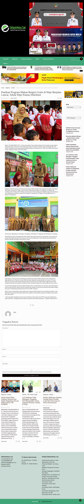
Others (5, 63)
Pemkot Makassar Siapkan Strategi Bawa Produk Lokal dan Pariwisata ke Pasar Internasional (72, 68)
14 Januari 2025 (5, 98)
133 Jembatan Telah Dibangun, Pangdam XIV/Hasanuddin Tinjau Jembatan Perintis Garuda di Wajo (44, 68)
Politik (37, 59)
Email (4, 356)
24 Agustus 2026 (6, 407)
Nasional (14, 59)
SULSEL (12, 98)
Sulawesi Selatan (26, 59)
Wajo (15, 98)
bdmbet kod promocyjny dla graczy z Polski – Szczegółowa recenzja (73, 129)
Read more (4, 441)
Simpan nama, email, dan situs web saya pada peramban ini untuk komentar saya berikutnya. (27, 372)
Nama (4, 349)
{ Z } (40, 501)
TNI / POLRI (30, 394)
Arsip (67, 104)
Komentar (5, 328)
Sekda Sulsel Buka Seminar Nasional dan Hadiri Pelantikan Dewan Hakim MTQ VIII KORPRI (17, 68)
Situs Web (5, 363)
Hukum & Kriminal (48, 59)
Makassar (3, 394)
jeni (15, 312)
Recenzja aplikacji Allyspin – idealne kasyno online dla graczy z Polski (73, 138)
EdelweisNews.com (47, 501)
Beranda (5, 59)
